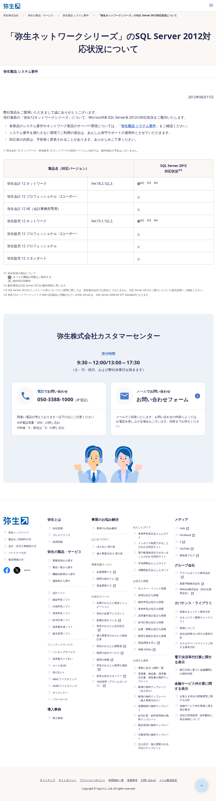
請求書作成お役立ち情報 (152, 615)
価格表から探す (61, 581)
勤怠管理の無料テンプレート (153, 727)
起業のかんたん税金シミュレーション (112, 604)
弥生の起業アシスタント (111, 613)
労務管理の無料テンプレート (153, 736)
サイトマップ (47, 780)
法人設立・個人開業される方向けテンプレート (153, 746)
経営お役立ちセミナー (109, 676)
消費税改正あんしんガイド (153, 570)
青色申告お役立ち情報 (151, 609)
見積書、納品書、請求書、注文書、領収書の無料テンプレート (153, 677)
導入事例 (58, 718)
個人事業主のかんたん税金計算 (112, 637)
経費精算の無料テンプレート (153, 708)
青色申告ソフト (61, 613)
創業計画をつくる (107, 620)
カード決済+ (60, 665)
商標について (187, 628)
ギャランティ (60, 692)
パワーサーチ (60, 699)
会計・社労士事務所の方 (22, 546)
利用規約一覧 (116, 780)
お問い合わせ (148, 780)
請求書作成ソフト (63, 627)
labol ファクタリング (65, 679)
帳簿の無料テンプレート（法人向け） (152, 689)
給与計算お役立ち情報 (151, 622)
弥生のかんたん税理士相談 (112, 665)
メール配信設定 (168, 780)
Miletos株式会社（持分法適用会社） (195, 591)
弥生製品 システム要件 (138, 126)
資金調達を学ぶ (147, 642)
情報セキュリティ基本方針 (195, 612)
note (182, 528)
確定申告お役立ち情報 (151, 602)
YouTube (185, 548)
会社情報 (58, 528)
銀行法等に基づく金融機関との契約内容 (196, 671)
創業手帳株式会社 (190, 583)
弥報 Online (145, 649)
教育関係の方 (16, 559)
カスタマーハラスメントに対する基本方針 (196, 645)
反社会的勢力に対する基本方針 (196, 635)
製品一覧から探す (63, 567)
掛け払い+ (58, 672)
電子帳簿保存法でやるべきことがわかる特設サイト (153, 554)
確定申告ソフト (61, 599)
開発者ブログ (187, 555)
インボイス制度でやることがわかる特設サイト (153, 545)
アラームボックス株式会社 (195, 573)
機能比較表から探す (64, 574)
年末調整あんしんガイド (152, 563)
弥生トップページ (18, 532)
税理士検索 (103, 659)
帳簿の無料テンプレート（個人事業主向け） (152, 698)
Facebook (185, 535)
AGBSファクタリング (65, 686)
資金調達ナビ (104, 585)
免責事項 (132, 780)
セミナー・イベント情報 (152, 588)
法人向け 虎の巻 (106, 546)
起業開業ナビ (104, 572)
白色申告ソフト (61, 606)
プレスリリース (61, 535)
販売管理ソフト (61, 633)
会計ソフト (59, 593)
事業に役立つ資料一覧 (151, 668)
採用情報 (58, 542)
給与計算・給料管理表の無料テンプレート (153, 717)
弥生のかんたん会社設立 (111, 626)
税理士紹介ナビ (105, 578)
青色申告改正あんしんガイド (153, 535)
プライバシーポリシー (92, 780)
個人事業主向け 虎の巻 (110, 553)
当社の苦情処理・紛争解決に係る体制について (196, 717)
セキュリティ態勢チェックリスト (196, 619)
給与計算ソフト (61, 620)
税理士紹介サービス (108, 653)
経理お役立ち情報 (148, 595)
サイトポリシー (67, 780)
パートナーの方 (17, 553)
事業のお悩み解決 (107, 528)
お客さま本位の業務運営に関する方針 (196, 698)
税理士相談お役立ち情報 (152, 636)
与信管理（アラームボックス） (112, 683)
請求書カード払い (63, 659)
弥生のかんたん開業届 (109, 646)
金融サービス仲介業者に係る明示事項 (196, 707)
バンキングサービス (64, 652)
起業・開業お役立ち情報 (152, 629)
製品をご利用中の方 (19, 539)
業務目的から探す (63, 560)
